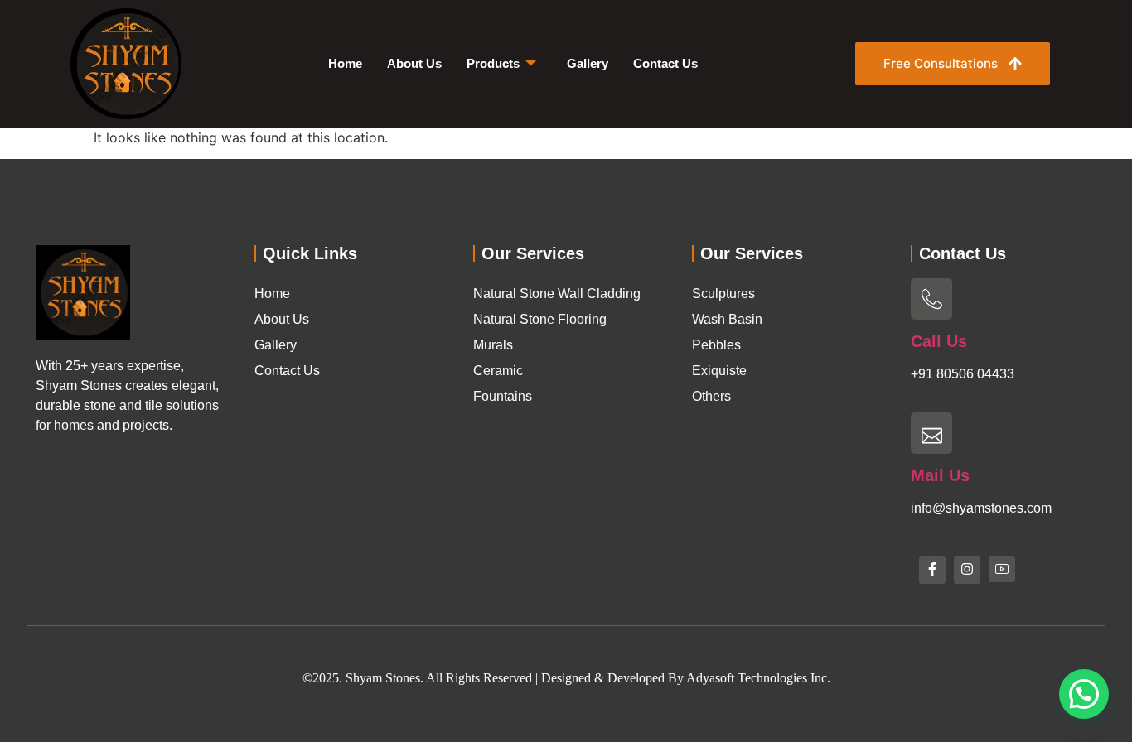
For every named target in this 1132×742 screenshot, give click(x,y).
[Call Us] (931, 299)
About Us (414, 63)
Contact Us (665, 63)
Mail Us (940, 475)
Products (493, 63)
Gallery (587, 63)
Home (345, 63)
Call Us (939, 341)
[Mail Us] (931, 433)
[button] (1084, 694)
